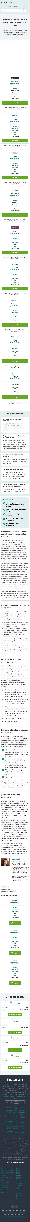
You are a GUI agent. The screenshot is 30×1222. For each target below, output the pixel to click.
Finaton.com (5, 1084)
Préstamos (9, 7)
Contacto (22, 7)
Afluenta (15, 376)
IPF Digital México (21, 1183)
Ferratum (15, 267)
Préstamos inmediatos (7, 1172)
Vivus (15, 340)
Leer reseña (15, 103)
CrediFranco (15, 304)
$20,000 (18, 1172)
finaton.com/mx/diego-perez (19, 861)
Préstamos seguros (6, 1192)
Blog (16, 7)
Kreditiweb (15, 82)
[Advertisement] (15, 59)
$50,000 (18, 1174)
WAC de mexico (20, 1188)
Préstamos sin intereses (16, 1132)
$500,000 (18, 1179)
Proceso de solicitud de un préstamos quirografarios (16, 519)
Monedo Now (15, 194)
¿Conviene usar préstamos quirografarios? (13, 524)
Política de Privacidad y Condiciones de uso (14, 1096)
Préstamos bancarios (6, 1168)
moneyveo (19, 1185)
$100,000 (18, 1175)
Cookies (15, 1098)
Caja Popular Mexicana (22, 1115)
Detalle (16, 923)
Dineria (15, 156)
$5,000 (17, 1168)
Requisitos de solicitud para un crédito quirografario (16, 514)
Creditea (22, 1132)
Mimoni (22, 1122)
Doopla (15, 231)
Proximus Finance (21, 1187)
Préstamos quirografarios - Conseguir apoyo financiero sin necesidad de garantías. (16, 504)
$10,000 (18, 1170)
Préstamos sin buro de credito (16, 1106)
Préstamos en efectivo (7, 1177)
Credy (15, 119)
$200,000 (18, 1177)
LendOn (15, 901)
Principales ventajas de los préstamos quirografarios (16, 510)
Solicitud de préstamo (15, 1014)
